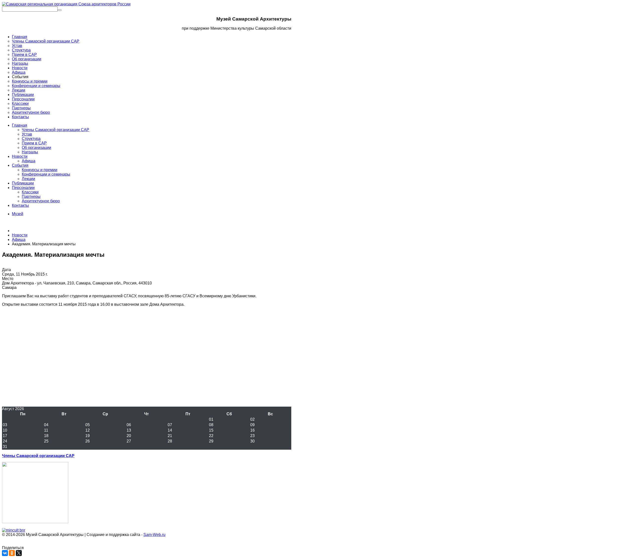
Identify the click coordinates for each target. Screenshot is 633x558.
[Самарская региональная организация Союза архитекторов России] (66, 4)
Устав (27, 134)
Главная (19, 125)
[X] (19, 553)
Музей (17, 214)
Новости (19, 156)
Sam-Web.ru (154, 535)
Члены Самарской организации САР (55, 130)
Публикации (23, 183)
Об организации (36, 147)
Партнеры (31, 196)
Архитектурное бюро (41, 201)
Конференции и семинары (46, 174)
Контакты (20, 205)
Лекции (28, 179)
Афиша (28, 161)
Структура (31, 139)
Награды (30, 152)
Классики (30, 192)
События (20, 165)
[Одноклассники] (12, 553)
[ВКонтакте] (5, 553)
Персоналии (23, 188)
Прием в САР (34, 143)
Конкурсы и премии (39, 170)
